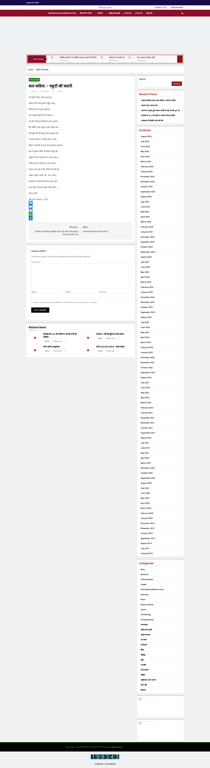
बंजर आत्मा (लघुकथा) (51, 346)
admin (33, 91)
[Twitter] (80, 207)
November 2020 (147, 468)
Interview (144, 594)
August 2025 (146, 197)
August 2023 (146, 317)
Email (68, 292)
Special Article (147, 605)
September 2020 (148, 478)
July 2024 (145, 262)
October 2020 (147, 473)
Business (145, 574)
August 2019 (146, 543)
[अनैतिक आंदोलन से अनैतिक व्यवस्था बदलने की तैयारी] (54, 59)
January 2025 (147, 232)
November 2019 (147, 528)
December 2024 (148, 237)
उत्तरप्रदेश (144, 625)
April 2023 (145, 337)
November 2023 (147, 302)
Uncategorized (147, 620)
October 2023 (147, 307)
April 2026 (145, 156)
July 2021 (145, 443)
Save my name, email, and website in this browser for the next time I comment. (65, 302)
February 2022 (147, 408)
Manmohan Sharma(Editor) (62, 13)
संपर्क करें (149, 13)
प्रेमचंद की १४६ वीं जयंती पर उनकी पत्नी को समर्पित (158, 115)
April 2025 (145, 217)
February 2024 (147, 287)
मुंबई (142, 660)
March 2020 (146, 508)
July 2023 (145, 322)
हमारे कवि (144, 685)
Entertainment (147, 579)
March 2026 (146, 161)
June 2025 (145, 207)
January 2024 (147, 292)
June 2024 (145, 267)
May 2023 (145, 332)
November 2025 (147, 182)
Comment (36, 262)
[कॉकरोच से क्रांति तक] (104, 59)
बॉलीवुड (143, 655)
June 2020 (145, 493)
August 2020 (146, 483)
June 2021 (145, 448)
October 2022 (147, 368)
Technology (146, 614)
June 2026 (145, 146)
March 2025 (146, 222)
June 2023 (145, 327)
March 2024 (146, 282)
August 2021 (146, 438)
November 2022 (147, 362)
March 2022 (146, 403)
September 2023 (148, 312)
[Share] (80, 218)
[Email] (80, 210)
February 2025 (147, 227)
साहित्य (143, 675)
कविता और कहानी (114, 13)
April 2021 (145, 458)
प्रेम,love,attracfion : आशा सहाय (110, 346)
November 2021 (147, 423)
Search (142, 79)
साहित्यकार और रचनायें (148, 680)
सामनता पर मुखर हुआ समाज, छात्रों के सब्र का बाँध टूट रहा (160, 110)
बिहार (142, 650)
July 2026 (145, 141)
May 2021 (145, 453)
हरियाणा (143, 690)
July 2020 (145, 488)
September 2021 (148, 433)
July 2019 (145, 548)
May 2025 (145, 212)
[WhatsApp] (80, 214)
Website (102, 292)
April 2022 (145, 398)
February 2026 (147, 167)
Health (143, 584)
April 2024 (145, 277)
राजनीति (143, 665)
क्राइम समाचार (145, 635)
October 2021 (147, 428)
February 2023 (147, 347)
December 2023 (148, 297)
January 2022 (147, 413)
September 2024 (148, 252)
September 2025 (148, 192)
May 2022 (145, 393)
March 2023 (146, 342)
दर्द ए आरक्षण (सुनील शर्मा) (146, 57)
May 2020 (145, 498)
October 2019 (147, 533)
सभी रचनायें (144, 670)
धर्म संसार (144, 640)
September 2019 (148, 538)
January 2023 (147, 352)
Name (34, 292)
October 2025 (147, 187)
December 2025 (148, 177)
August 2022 (146, 377)
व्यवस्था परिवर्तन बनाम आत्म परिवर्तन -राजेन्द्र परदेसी (158, 100)
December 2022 (148, 357)
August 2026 (146, 136)
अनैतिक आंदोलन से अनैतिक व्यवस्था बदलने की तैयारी (78, 57)
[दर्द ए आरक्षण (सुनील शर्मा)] (131, 59)
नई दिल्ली (144, 645)
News (100, 13)
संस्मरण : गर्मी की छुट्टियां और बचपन (110, 334)
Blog (143, 569)
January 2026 (147, 172)
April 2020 (145, 503)
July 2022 (145, 383)
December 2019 (148, 523)
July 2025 (145, 202)
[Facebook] (80, 203)
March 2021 (146, 463)
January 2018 (147, 553)
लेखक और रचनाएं (86, 13)
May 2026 (145, 151)
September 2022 (148, 373)
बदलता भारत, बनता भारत (149, 105)
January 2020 (147, 518)
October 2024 (147, 247)
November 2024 (147, 242)
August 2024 (146, 257)
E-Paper (127, 13)
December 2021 (148, 418)
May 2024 (145, 272)
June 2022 (145, 388)
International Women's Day (152, 589)
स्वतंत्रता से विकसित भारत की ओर (152, 120)
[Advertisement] (105, 36)
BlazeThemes (117, 747)
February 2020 (147, 513)
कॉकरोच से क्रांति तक (117, 57)
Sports (139, 13)
